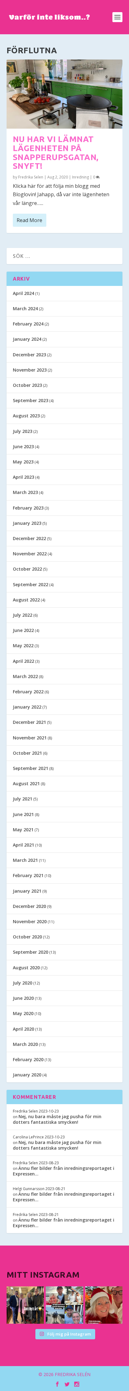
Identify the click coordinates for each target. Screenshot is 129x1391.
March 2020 (25, 1044)
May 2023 (23, 462)
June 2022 (23, 630)
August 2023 (26, 416)
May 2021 (23, 830)
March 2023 (25, 492)
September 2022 (30, 584)
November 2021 (30, 738)
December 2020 (29, 906)
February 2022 (28, 692)
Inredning (80, 177)
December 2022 (29, 538)
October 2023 (27, 385)
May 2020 (23, 1013)
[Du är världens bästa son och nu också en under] (64, 1305)
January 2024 (27, 339)
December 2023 (29, 355)
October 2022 (27, 569)
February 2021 (28, 875)
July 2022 (22, 615)
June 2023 (23, 446)
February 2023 (28, 508)
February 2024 (28, 324)
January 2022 (27, 707)
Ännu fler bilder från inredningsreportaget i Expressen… (63, 1171)
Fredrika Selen (30, 177)
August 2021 (26, 783)
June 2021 (23, 814)
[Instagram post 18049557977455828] (104, 1305)
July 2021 (22, 799)
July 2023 (22, 431)
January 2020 (27, 1075)
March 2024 (25, 308)
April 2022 (23, 661)
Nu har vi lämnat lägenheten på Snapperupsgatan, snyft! (56, 152)
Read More (29, 220)
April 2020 (23, 1029)
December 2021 (29, 722)
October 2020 (27, 937)
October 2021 (27, 753)
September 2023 (30, 400)
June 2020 (23, 998)
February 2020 (28, 1059)
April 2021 (23, 845)
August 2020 (26, 968)
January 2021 (27, 891)
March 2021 (25, 860)
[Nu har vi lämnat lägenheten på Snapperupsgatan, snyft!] (65, 94)
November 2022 (30, 554)
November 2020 (30, 921)
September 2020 (30, 952)
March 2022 (25, 676)
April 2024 (23, 293)
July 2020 (22, 983)
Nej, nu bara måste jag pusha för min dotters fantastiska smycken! (57, 1119)
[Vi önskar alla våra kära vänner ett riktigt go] (25, 1305)
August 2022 (26, 600)
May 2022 (23, 645)
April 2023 (23, 477)
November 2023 (30, 370)
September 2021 (30, 768)
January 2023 (27, 523)
